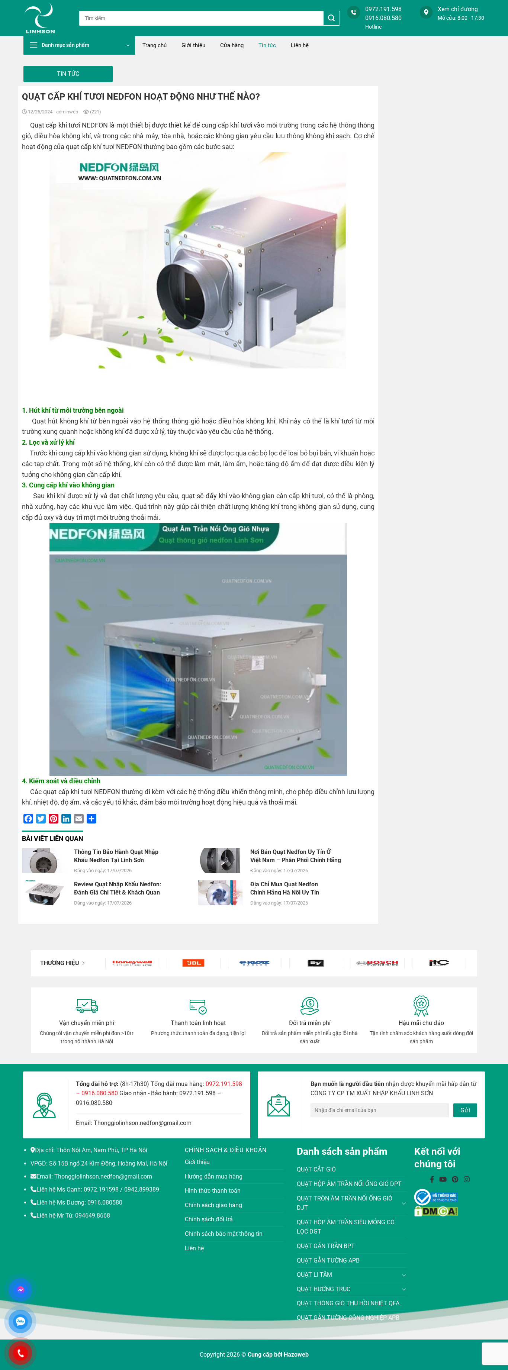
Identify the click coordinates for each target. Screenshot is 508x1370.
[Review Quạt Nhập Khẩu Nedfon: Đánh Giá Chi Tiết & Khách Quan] (44, 892)
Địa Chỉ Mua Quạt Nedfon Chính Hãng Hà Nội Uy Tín (284, 888)
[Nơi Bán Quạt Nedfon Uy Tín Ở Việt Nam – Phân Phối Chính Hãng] (220, 860)
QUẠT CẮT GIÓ (316, 1169)
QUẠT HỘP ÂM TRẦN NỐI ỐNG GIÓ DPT (349, 1183)
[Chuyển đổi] (404, 1203)
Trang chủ (154, 45)
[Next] (453, 963)
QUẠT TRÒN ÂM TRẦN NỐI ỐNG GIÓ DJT (344, 1203)
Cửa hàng (232, 45)
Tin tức (267, 45)
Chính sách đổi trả (209, 1219)
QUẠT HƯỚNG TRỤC (323, 1289)
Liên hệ (300, 45)
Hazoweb (296, 1354)
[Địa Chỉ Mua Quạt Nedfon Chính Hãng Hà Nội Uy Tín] (220, 892)
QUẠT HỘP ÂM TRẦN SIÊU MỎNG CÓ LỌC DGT (346, 1227)
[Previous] (118, 963)
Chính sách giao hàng (213, 1205)
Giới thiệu (193, 45)
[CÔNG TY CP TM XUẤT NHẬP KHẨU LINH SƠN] (45, 18)
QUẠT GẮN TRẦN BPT (326, 1246)
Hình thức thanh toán (213, 1190)
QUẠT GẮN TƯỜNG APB (328, 1260)
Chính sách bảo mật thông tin (224, 1233)
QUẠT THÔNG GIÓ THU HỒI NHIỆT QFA (348, 1303)
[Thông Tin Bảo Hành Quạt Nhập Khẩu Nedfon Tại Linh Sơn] (44, 860)
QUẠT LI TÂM (314, 1274)
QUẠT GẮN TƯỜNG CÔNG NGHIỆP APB (348, 1317)
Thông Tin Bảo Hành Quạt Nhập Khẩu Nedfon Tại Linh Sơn (116, 855)
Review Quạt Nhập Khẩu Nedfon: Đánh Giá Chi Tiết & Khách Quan (117, 888)
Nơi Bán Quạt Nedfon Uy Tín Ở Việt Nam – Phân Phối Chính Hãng (295, 855)
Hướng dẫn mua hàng (213, 1176)
